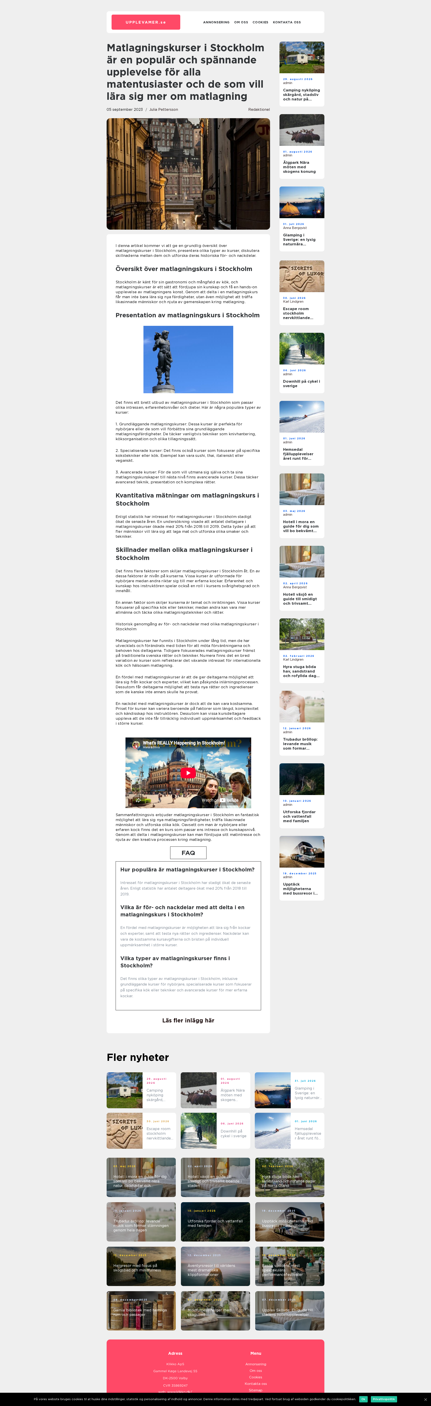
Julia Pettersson (163, 109)
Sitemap (255, 1390)
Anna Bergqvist (295, 227)
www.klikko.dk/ (179, 1392)
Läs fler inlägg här (188, 1020)
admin (287, 82)
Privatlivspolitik (384, 1399)
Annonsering (216, 22)
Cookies (260, 22)
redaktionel (259, 109)
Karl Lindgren (293, 301)
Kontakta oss (287, 22)
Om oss (241, 22)
